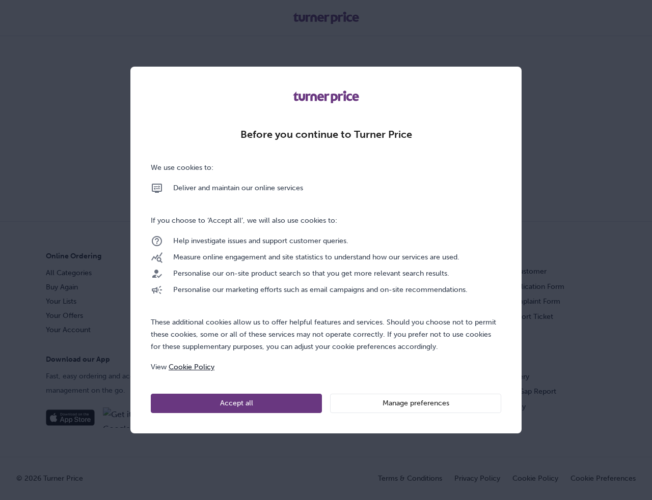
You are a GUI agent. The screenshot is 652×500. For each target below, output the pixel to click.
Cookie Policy (191, 367)
